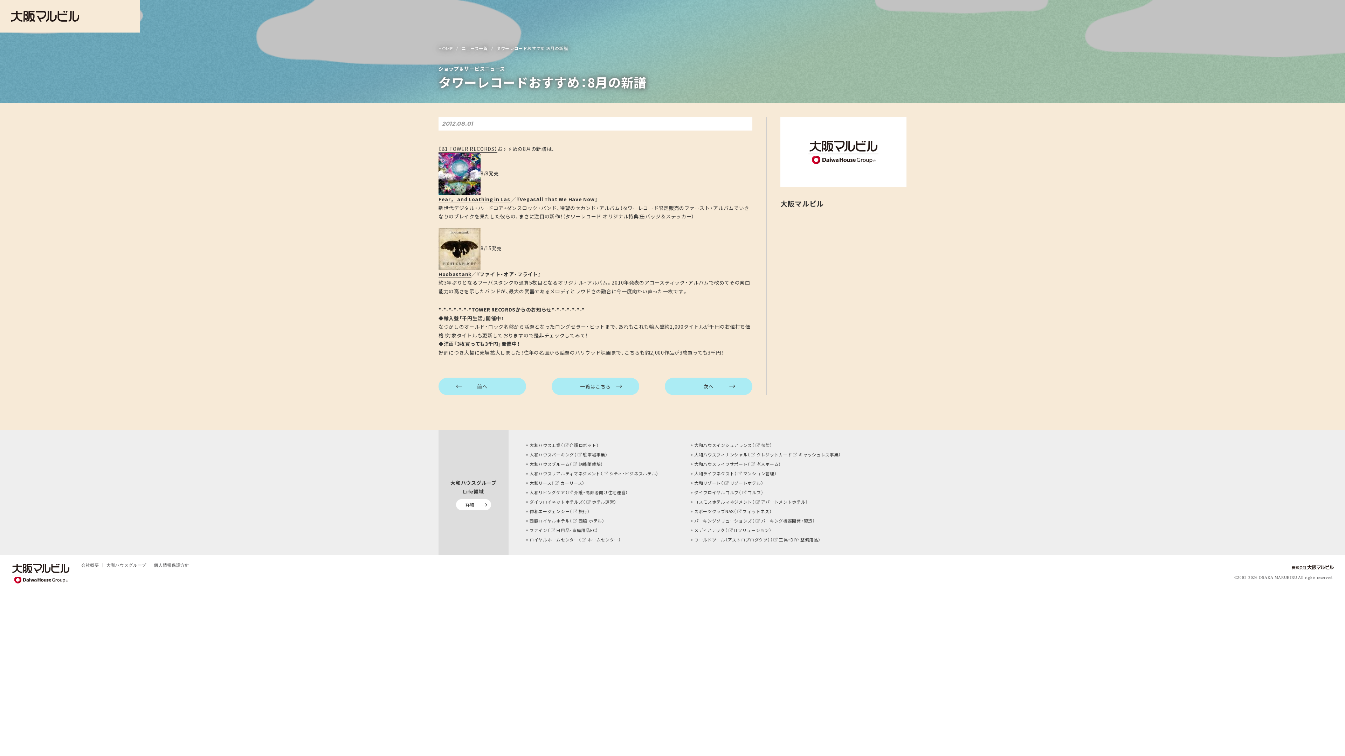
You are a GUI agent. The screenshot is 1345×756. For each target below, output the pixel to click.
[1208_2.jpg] (460, 248)
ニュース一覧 (475, 48)
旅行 (583, 511)
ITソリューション (751, 530)
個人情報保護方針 (171, 565)
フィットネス (756, 511)
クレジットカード (774, 454)
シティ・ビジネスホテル (632, 473)
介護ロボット (583, 445)
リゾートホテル (745, 483)
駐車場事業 (594, 454)
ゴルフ (754, 492)
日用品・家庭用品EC (576, 530)
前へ (482, 386)
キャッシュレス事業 (819, 454)
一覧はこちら (595, 386)
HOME (446, 48)
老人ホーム (768, 464)
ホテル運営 (603, 502)
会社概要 (90, 565)
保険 (765, 445)
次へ (708, 386)
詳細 (469, 505)
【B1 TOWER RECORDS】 (468, 148)
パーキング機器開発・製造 (787, 521)
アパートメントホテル (783, 502)
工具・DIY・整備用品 (798, 540)
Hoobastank (455, 274)
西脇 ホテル (590, 521)
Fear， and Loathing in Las (475, 199)
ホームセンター (603, 540)
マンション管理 (758, 473)
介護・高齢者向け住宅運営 (600, 492)
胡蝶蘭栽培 (590, 464)
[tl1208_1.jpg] (460, 173)
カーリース (571, 483)
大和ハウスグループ (126, 565)
